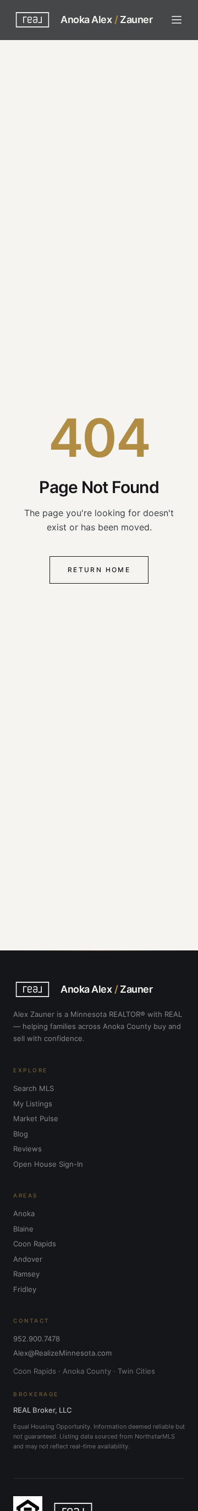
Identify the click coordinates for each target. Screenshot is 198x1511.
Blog (20, 1133)
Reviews (27, 1148)
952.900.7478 (36, 1338)
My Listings (32, 1103)
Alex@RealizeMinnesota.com (62, 1352)
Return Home (99, 570)
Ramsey (26, 1273)
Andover (27, 1259)
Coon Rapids (34, 1243)
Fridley (24, 1289)
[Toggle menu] (177, 20)
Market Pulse (35, 1118)
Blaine (23, 1228)
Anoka (24, 1213)
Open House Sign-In (48, 1164)
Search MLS (33, 1088)
